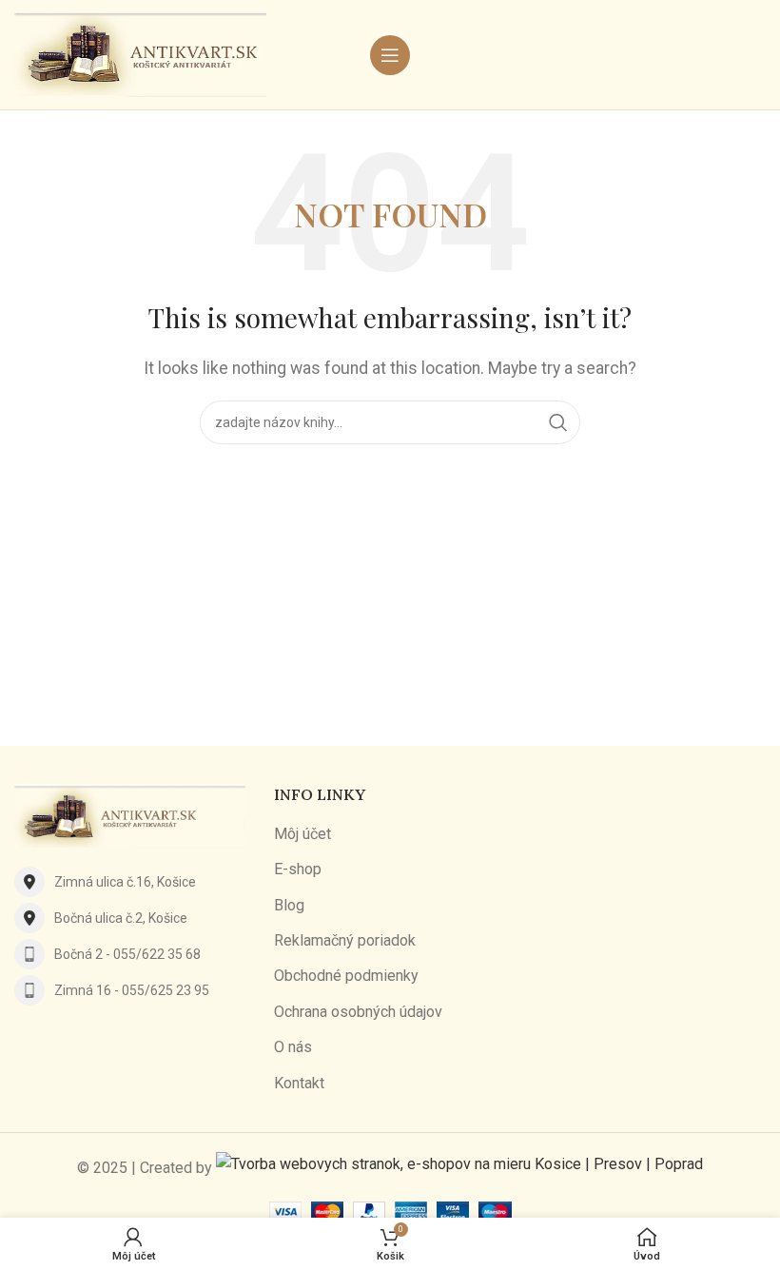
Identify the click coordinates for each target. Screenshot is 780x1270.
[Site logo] (140, 54)
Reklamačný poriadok (345, 940)
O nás (293, 1047)
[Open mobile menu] (390, 55)
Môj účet (302, 834)
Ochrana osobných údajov (358, 1012)
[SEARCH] (558, 422)
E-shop (298, 869)
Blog (289, 905)
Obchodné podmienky (346, 976)
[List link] (129, 882)
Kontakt (299, 1083)
